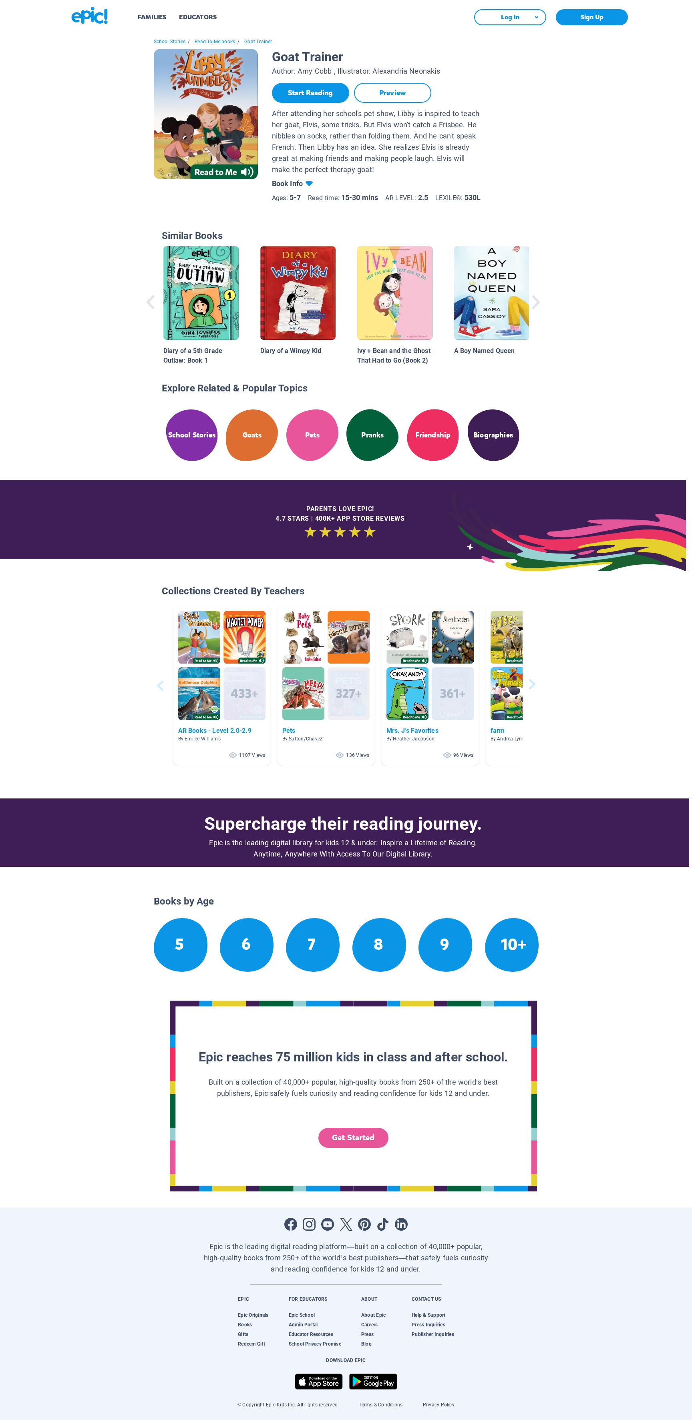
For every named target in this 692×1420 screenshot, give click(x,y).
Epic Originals (253, 1315)
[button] (222, 686)
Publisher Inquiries (433, 1334)
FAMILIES (152, 17)
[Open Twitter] (346, 1224)
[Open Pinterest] (364, 1224)
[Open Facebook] (290, 1224)
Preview (392, 93)
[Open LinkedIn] (401, 1224)
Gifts (243, 1334)
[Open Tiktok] (382, 1224)
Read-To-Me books (215, 41)
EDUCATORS (198, 17)
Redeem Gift (251, 1344)
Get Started (353, 1137)
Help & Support (428, 1315)
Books (245, 1325)
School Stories (170, 41)
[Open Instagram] (309, 1224)
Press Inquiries (428, 1325)
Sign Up (592, 17)
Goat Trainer (258, 41)
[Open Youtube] (327, 1224)
